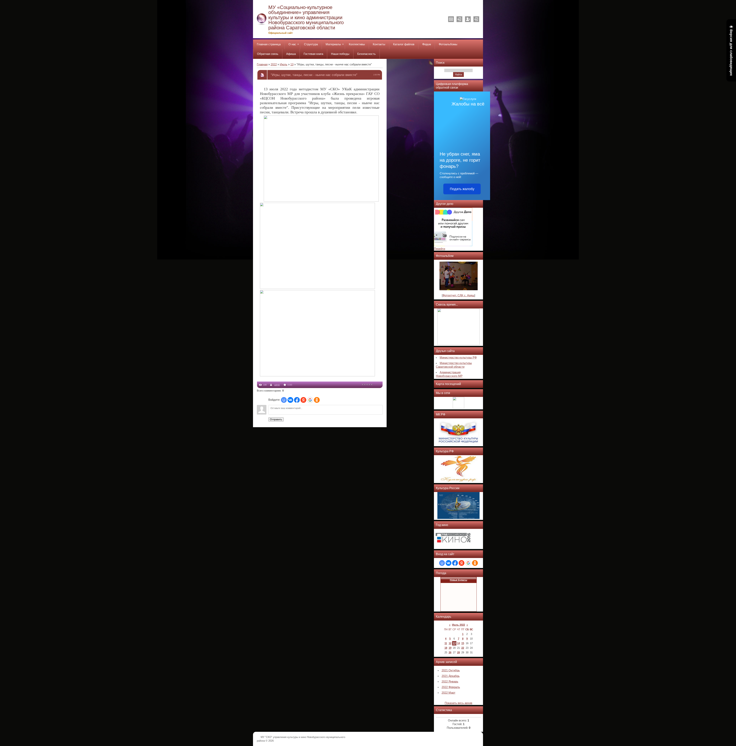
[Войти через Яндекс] (303, 400)
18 (445, 647)
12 (450, 643)
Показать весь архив (458, 703)
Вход (476, 19)
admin (277, 385)
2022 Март (448, 692)
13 (291, 64)
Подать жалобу (462, 189)
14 (458, 643)
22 (462, 647)
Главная (262, 64)
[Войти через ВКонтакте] (290, 400)
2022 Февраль (451, 687)
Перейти (439, 248)
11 (445, 643)
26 (450, 652)
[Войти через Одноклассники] (317, 400)
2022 (274, 64)
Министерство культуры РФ (458, 357)
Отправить (276, 419)
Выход (459, 19)
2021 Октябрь (451, 670)
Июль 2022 (458, 624)
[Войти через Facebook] (297, 400)
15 (462, 643)
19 (450, 647)
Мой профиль (451, 19)
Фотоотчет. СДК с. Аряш (458, 295)
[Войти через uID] (284, 400)
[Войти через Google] (310, 400)
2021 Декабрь (451, 676)
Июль (283, 64)
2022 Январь (450, 681)
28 (458, 652)
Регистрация (468, 19)
